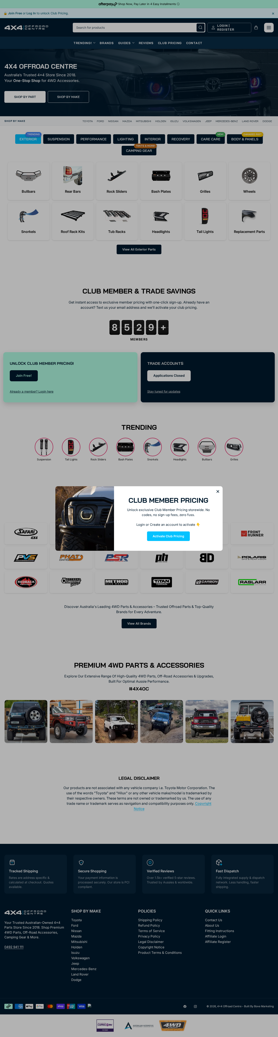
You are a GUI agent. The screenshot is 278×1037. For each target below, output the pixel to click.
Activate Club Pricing (168, 536)
